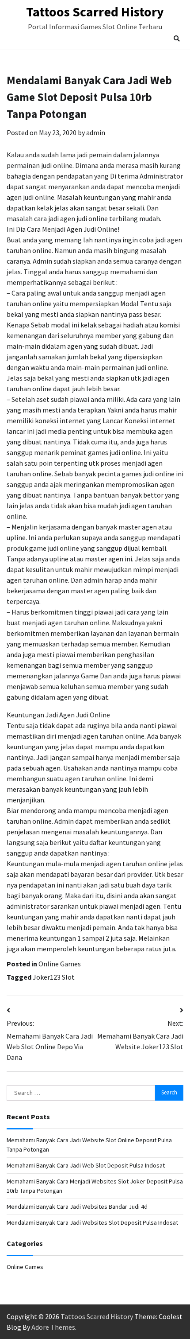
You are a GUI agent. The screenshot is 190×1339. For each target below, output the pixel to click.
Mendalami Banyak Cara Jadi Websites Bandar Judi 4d (77, 1207)
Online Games (59, 963)
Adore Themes (53, 1327)
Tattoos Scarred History (95, 11)
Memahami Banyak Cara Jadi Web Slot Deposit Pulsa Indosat (86, 1165)
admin (95, 132)
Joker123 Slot (54, 977)
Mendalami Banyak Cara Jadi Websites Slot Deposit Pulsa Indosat (92, 1222)
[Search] (176, 38)
